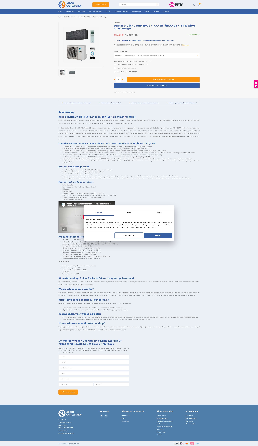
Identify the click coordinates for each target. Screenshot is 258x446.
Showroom (70, 12)
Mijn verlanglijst (190, 424)
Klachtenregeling (162, 424)
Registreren (189, 415)
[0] (199, 5)
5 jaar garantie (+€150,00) (126, 68)
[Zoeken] (157, 5)
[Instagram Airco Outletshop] (106, 416)
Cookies (159, 435)
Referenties (125, 421)
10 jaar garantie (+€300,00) (127, 72)
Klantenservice (161, 415)
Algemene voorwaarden (164, 426)
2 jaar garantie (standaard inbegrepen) (132, 64)
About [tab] (159, 213)
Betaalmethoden (162, 418)
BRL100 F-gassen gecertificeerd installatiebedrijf (183, 103)
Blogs (123, 418)
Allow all (158, 235)
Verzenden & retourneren (165, 421)
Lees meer (185, 45)
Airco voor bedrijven (121, 12)
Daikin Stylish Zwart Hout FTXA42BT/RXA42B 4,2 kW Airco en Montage (85, 17)
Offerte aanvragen (68, 392)
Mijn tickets (189, 421)
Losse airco (81, 12)
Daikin (117, 22)
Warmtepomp (136, 12)
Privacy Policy (161, 432)
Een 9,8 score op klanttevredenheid (111, 103)
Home (60, 12)
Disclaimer (160, 429)
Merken (147, 12)
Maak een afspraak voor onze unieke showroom (145, 103)
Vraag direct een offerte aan (157, 85)
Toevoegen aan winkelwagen (163, 79)
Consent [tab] (99, 213)
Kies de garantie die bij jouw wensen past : (133, 61)
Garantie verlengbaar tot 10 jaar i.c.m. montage (77, 103)
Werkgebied (125, 415)
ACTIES (108, 12)
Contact (166, 12)
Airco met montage (95, 12)
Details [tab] (129, 213)
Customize (127, 235)
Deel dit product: (121, 92)
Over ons (157, 12)
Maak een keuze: (121, 51)
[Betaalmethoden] (176, 443)
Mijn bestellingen (191, 418)
